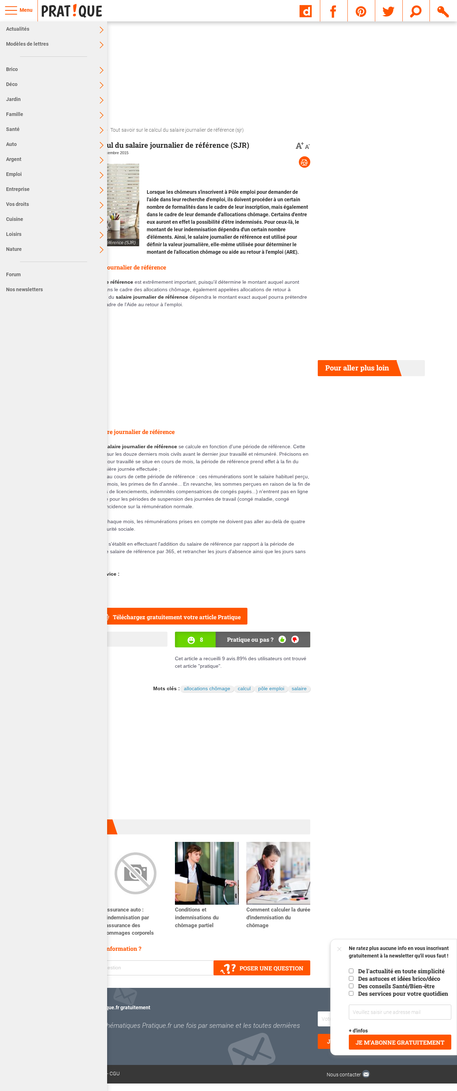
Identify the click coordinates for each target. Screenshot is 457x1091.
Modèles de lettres (27, 44)
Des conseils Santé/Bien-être (396, 986)
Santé (13, 129)
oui (282, 639)
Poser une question (271, 968)
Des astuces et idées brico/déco (399, 978)
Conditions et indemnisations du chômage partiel (197, 917)
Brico (12, 69)
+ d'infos (358, 1031)
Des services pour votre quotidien (403, 993)
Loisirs (13, 234)
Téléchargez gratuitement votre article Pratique (177, 617)
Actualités (17, 29)
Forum (13, 274)
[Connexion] (443, 10)
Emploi (14, 174)
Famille (14, 114)
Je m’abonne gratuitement (400, 1042)
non (295, 639)
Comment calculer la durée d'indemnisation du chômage (278, 917)
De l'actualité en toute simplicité (401, 971)
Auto (11, 144)
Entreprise (18, 189)
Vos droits (17, 204)
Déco (11, 84)
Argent (13, 159)
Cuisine (14, 219)
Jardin (13, 99)
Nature (14, 249)
